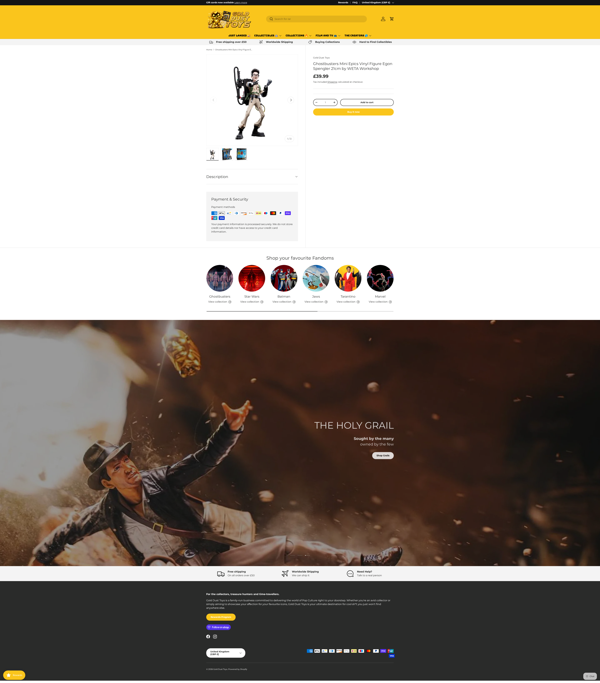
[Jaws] (316, 278)
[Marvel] (380, 278)
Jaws (316, 296)
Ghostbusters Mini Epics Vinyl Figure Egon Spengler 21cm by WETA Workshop (234, 49)
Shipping (332, 81)
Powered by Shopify (237, 669)
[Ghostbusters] (219, 278)
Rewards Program (221, 617)
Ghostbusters (219, 296)
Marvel (380, 296)
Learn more (240, 2)
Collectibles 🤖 (266, 35)
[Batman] (284, 278)
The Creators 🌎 (356, 35)
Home (209, 49)
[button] (391, 18)
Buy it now (353, 111)
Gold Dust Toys (321, 57)
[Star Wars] (251, 278)
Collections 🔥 (297, 35)
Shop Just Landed (221, 461)
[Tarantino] (348, 278)
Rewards (343, 2)
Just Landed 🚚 (239, 35)
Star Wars (251, 296)
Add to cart (366, 102)
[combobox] (316, 19)
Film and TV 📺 (326, 35)
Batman (284, 296)
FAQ (355, 2)
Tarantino (348, 296)
